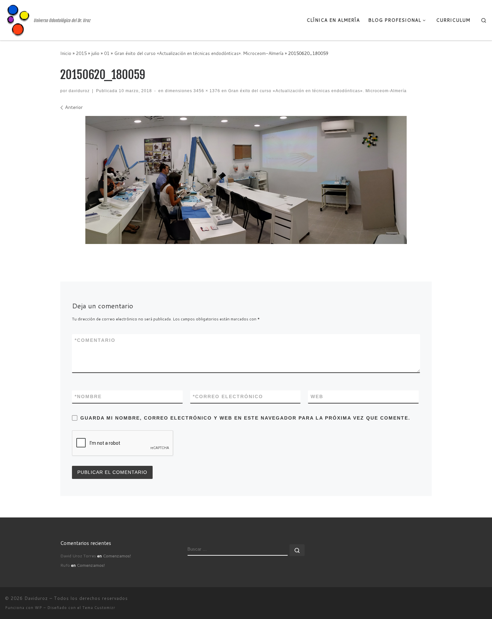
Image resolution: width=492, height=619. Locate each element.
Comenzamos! (117, 556)
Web (317, 396)
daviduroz (79, 90)
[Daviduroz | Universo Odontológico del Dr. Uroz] (18, 19)
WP (38, 607)
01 (106, 53)
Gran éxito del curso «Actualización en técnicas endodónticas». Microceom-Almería (198, 53)
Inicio (65, 53)
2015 (81, 53)
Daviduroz (36, 598)
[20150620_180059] (246, 180)
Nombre (88, 396)
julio (95, 53)
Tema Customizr (98, 607)
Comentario (95, 340)
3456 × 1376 (206, 90)
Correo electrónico (228, 396)
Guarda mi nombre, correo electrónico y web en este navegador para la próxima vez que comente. (245, 418)
